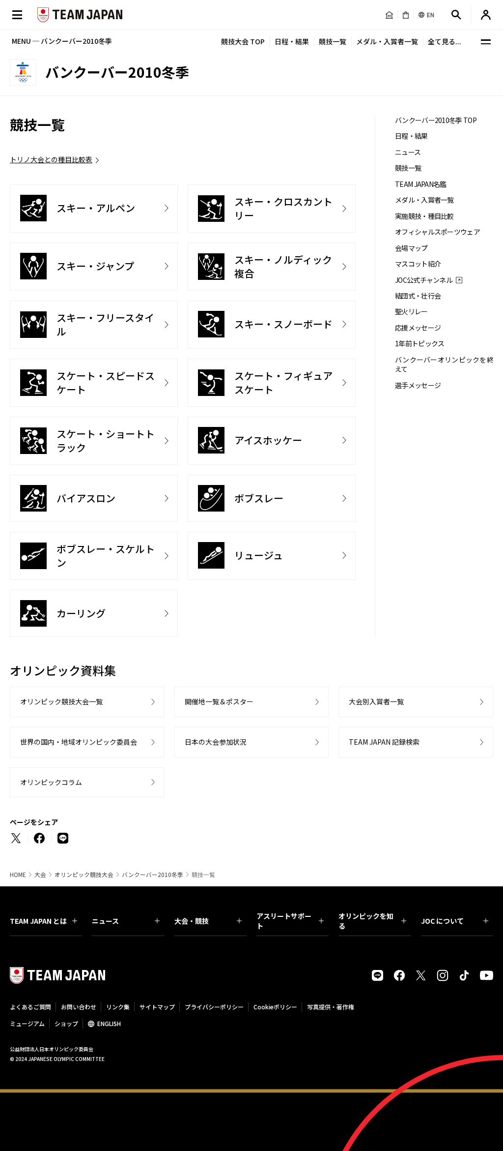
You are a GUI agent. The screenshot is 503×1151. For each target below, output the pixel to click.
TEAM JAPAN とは (38, 921)
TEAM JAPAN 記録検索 (384, 742)
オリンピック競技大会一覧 (61, 701)
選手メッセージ (418, 385)
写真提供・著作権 (330, 1006)
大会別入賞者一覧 (376, 701)
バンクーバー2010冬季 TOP (435, 120)
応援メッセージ (418, 328)
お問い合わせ (78, 1006)
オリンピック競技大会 (84, 874)
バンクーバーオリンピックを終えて (444, 364)
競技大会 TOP (243, 41)
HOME (18, 874)
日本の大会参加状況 (216, 742)
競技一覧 (332, 41)
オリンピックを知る (365, 921)
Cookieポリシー (275, 1006)
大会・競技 (191, 921)
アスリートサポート (283, 921)
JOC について (442, 921)
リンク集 (118, 1006)
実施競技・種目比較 (424, 216)
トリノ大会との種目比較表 (51, 159)
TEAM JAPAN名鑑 (421, 184)
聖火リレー (411, 311)
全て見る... (444, 41)
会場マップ (411, 248)
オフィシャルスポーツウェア (437, 232)
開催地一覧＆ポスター (219, 701)
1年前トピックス (419, 343)
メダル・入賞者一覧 (387, 41)
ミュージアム (27, 1023)
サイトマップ (157, 1006)
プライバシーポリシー (214, 1006)
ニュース (407, 152)
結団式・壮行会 (418, 296)
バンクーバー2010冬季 (152, 874)
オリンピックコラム (51, 782)
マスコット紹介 (418, 264)
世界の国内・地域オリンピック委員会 (78, 742)
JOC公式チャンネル (423, 280)
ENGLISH (109, 1023)
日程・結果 (292, 41)
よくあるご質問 (30, 1006)
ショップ (66, 1023)
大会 (40, 874)
